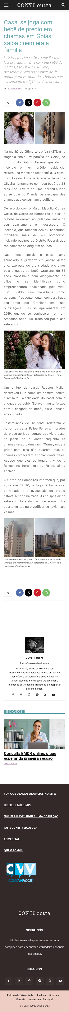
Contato (20, 999)
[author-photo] (34, 652)
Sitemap (54, 995)
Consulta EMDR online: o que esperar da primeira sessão (30, 756)
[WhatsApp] (46, 102)
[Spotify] (38, 695)
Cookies (41, 995)
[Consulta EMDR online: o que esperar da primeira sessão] (34, 720)
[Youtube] (55, 695)
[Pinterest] (37, 102)
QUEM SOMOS (13, 850)
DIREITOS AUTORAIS (17, 805)
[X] (28, 102)
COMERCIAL (12, 839)
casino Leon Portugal (41, 999)
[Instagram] (22, 695)
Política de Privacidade (20, 995)
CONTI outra (14, 88)
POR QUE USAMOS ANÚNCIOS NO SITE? (30, 793)
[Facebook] (20, 102)
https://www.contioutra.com (34, 663)
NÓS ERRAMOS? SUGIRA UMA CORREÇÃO (31, 816)
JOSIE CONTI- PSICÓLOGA (20, 827)
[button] (6, 5)
